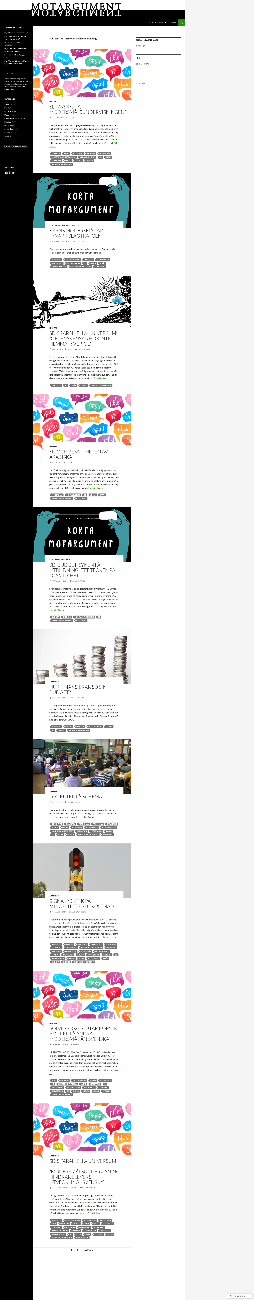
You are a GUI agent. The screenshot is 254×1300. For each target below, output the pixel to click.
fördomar (84, 824)
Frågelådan (8, 111)
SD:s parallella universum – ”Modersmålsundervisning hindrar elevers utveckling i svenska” (84, 1171)
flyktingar (98, 824)
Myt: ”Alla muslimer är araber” (16, 33)
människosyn (103, 260)
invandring (112, 824)
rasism (109, 831)
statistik (99, 1234)
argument (56, 260)
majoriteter (71, 948)
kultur (55, 827)
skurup (71, 958)
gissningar (70, 1227)
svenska (89, 161)
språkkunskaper (59, 267)
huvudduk (82, 944)
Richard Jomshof (87, 157)
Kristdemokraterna (67, 1084)
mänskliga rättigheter (62, 831)
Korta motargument (60, 225)
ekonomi (67, 617)
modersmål (105, 153)
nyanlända (68, 955)
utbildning (100, 267)
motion (55, 955)
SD (101, 157)
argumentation (72, 260)
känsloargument (60, 1231)
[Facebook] (6, 173)
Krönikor (7, 122)
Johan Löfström (76, 241)
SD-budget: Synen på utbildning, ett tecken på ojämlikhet (82, 570)
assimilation (90, 1220)
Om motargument (156, 23)
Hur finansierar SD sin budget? (78, 689)
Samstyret (103, 1087)
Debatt (76, 1224)
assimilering (105, 1220)
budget (55, 617)
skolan (86, 1091)
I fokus (53, 328)
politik (109, 727)
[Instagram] (14, 173)
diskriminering (79, 1080)
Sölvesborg (57, 1091)
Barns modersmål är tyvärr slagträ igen (76, 233)
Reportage (8, 132)
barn (54, 1080)
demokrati (57, 824)
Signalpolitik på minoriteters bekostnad (81, 903)
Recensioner (9, 129)
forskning (78, 153)
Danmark (64, 1224)
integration (105, 1080)
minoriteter (70, 951)
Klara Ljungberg (78, 912)
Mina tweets (141, 83)
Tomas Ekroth (78, 581)
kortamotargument (84, 617)
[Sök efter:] (16, 146)
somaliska (56, 161)
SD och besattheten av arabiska (78, 454)
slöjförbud (93, 958)
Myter (52, 101)
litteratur (95, 1084)
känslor (76, 1231)
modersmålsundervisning (64, 157)
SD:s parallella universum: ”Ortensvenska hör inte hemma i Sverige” (83, 338)
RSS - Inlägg (143, 63)
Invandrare (96, 944)
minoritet (56, 951)
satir (6, 136)
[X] (10, 173)
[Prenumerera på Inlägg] (137, 63)
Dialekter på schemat (77, 796)
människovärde (109, 827)
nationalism (96, 831)
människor (77, 827)
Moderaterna (73, 1087)
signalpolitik (58, 958)
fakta (66, 153)
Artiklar (54, 682)
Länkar (173, 23)
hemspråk (91, 153)
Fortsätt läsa (101, 378)
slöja (81, 958)
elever (93, 1080)
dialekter (56, 385)
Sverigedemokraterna (62, 164)
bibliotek (64, 1080)
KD (53, 1084)
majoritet (56, 948)
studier (78, 161)
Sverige (83, 385)
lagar (65, 827)
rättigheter (93, 955)
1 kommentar (83, 349)
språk (68, 161)
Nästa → (88, 1250)
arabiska (56, 153)
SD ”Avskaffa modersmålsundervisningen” (87, 109)
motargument (73, 263)
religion (107, 955)
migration (82, 831)
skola (108, 157)
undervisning (82, 1238)
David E (71, 117)
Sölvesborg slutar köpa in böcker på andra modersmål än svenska (83, 1033)
